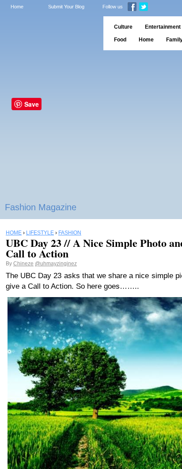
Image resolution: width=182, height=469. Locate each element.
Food (120, 40)
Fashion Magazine (40, 207)
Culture (123, 27)
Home (17, 6)
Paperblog (49, 33)
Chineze (23, 264)
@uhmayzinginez (56, 264)
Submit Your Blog (66, 6)
